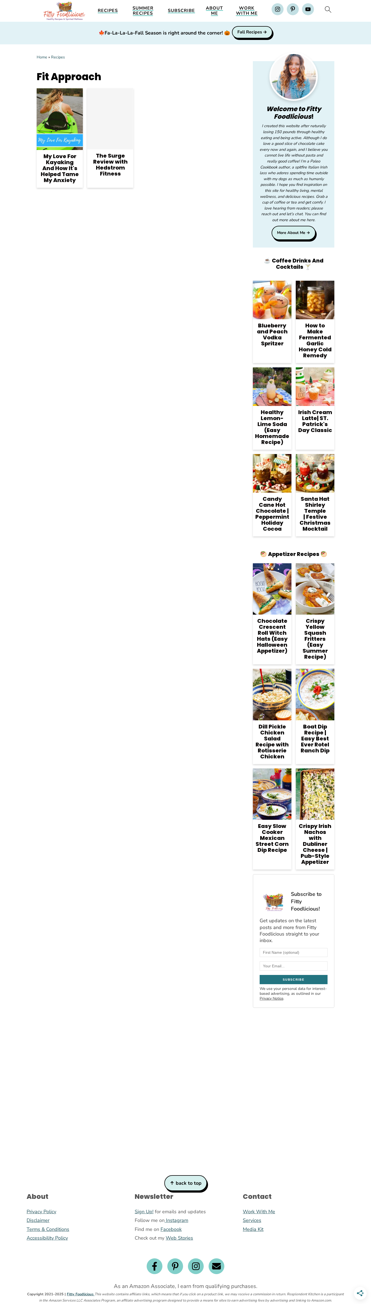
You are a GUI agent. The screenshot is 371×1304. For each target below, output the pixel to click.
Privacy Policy (41, 1211)
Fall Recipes (249, 32)
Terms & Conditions (48, 1229)
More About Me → (293, 232)
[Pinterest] (175, 1266)
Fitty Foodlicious (81, 1294)
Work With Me (247, 11)
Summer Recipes (143, 11)
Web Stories (179, 1238)
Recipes (108, 10)
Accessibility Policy (47, 1238)
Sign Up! (144, 1211)
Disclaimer (38, 1220)
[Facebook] (154, 1266)
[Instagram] (196, 1266)
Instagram (176, 1220)
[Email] (216, 1266)
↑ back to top (186, 1183)
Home (42, 57)
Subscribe (181, 10)
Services (252, 1220)
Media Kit (253, 1229)
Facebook (171, 1229)
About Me (214, 11)
